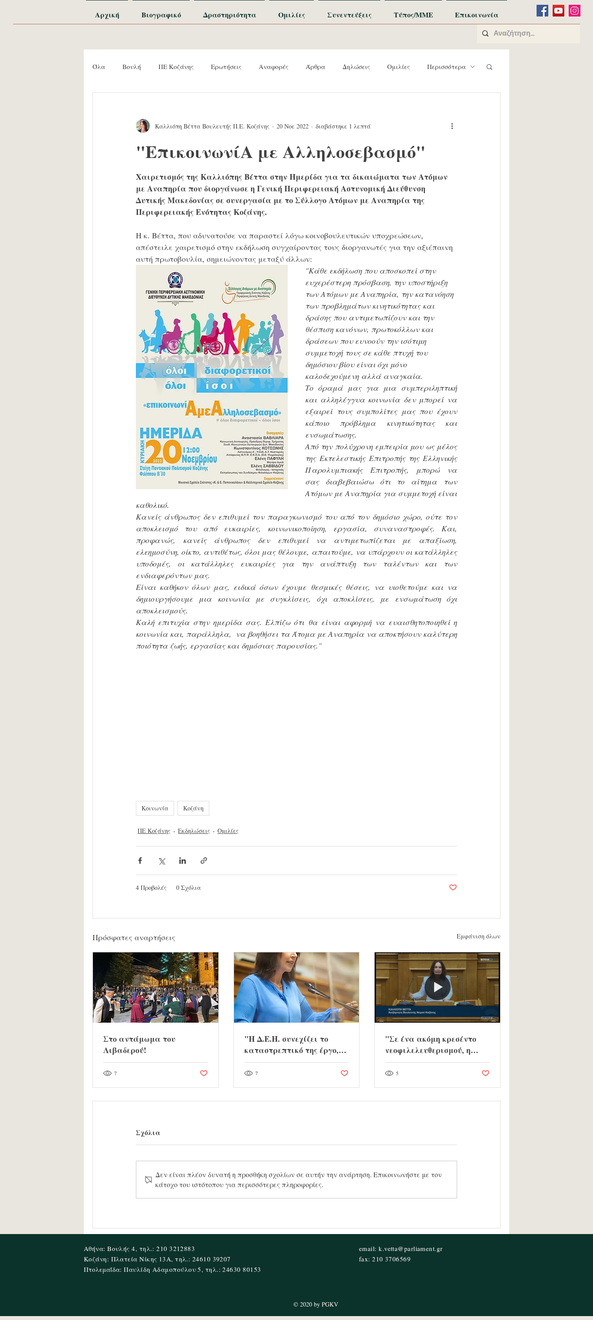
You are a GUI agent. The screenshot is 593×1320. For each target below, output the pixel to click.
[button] (489, 66)
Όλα (98, 66)
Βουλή (131, 66)
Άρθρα (315, 66)
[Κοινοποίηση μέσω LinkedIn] (182, 860)
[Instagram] (574, 10)
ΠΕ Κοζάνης (176, 66)
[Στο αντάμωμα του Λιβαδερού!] (155, 987)
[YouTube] (558, 10)
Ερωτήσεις (226, 66)
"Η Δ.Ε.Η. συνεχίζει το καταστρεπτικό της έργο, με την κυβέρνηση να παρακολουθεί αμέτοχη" (291, 1044)
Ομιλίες (398, 66)
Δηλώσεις (356, 66)
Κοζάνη (193, 808)
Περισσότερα (446, 66)
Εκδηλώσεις (194, 830)
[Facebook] (542, 10)
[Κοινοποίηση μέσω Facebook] (140, 860)
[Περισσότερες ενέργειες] (452, 126)
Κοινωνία (155, 808)
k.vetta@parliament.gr (410, 1248)
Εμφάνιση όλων (479, 936)
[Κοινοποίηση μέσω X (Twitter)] (161, 860)
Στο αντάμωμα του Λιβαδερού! (139, 1044)
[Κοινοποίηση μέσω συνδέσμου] (204, 860)
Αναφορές (273, 66)
